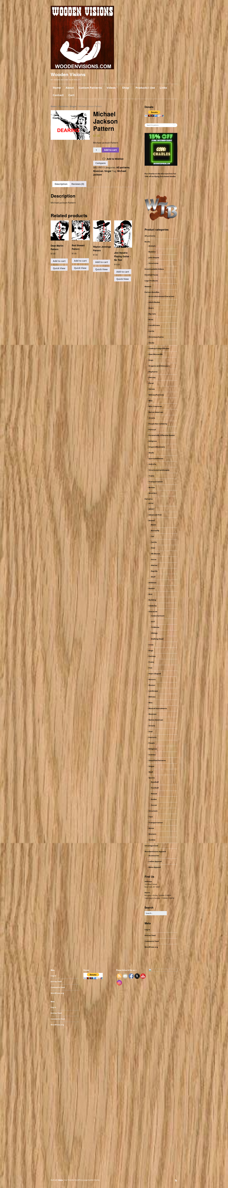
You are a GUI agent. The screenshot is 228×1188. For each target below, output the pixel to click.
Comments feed (152, 941)
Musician (98, 171)
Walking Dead (157, 639)
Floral (151, 383)
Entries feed (150, 935)
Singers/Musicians (157, 447)
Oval (151, 731)
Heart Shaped (155, 673)
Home (57, 87)
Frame (151, 662)
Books (147, 241)
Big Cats (152, 314)
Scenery (152, 754)
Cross (151, 644)
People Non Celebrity (158, 424)
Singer (73, 106)
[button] (85, 114)
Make (60, 1180)
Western (152, 834)
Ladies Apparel (155, 861)
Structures (153, 263)
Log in (147, 929)
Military (152, 697)
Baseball (155, 782)
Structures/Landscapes (159, 470)
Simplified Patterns (157, 760)
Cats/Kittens (154, 325)
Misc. (151, 702)
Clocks (151, 343)
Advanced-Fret (155, 515)
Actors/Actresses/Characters (161, 296)
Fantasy (152, 377)
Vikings (154, 633)
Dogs (151, 360)
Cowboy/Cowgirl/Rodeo (159, 348)
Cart (71, 95)
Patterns (63, 106)
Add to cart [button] (59, 261)
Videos (111, 87)
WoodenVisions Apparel (155, 851)
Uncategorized (151, 845)
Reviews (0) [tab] (77, 184)
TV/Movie (155, 627)
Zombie (152, 840)
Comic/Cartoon (157, 616)
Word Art (153, 493)
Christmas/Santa (156, 337)
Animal (152, 520)
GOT (153, 621)
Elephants (153, 371)
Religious (153, 441)
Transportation (156, 481)
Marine (154, 565)
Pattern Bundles (152, 292)
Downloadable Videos (154, 269)
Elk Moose (155, 553)
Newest (148, 286)
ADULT (152, 509)
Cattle (151, 331)
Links (163, 87)
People (152, 743)
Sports (152, 778)
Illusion (152, 685)
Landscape (153, 691)
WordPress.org (151, 947)
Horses (152, 389)
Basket (152, 588)
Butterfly (155, 530)
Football (155, 788)
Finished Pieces (151, 275)
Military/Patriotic (156, 395)
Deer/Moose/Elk (156, 354)
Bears (151, 308)
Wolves (152, 487)
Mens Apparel (155, 867)
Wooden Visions (68, 74)
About (70, 87)
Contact (58, 95)
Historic (152, 679)
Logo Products (151, 280)
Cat (152, 536)
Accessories (154, 855)
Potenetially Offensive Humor (162, 435)
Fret (150, 668)
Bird (150, 594)
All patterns (122, 167)
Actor (151, 503)
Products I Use (145, 87)
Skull (151, 772)
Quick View (59, 268)
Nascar (154, 793)
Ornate (152, 418)
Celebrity (153, 606)
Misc (151, 400)
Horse (153, 559)
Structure (153, 811)
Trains (151, 476)
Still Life (152, 464)
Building (152, 600)
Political (152, 429)
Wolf (153, 577)
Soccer (154, 805)
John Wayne (154, 257)
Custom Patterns (90, 87)
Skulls (151, 452)
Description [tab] (61, 184)
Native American (156, 412)
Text (151, 817)
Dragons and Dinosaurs (159, 366)
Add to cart (110, 149)
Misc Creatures (155, 406)
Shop (125, 87)
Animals (152, 246)
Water (151, 828)
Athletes (152, 582)
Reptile (154, 571)
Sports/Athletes (156, 458)
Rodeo (154, 799)
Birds (151, 319)
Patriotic (152, 737)
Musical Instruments (158, 708)
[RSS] (176, 1180)
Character (153, 611)
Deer (153, 548)
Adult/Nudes (154, 302)
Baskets (152, 252)
